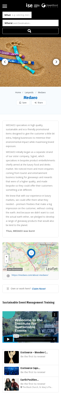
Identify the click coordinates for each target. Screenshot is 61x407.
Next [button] (56, 62)
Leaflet (52, 268)
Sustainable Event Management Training (28, 302)
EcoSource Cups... (30, 368)
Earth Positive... (29, 379)
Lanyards (29, 92)
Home (18, 92)
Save (24, 102)
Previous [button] (5, 62)
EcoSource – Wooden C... (34, 352)
